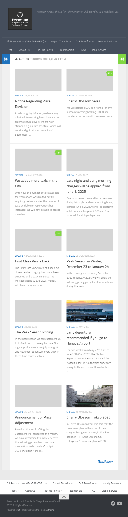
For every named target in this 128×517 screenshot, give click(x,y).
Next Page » (105, 461)
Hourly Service (106, 41)
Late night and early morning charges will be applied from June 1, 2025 (88, 186)
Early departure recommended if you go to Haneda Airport (86, 338)
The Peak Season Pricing (34, 332)
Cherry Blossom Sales (83, 101)
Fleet (9, 49)
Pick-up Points (45, 49)
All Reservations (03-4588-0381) (25, 41)
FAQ (83, 49)
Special (19, 95)
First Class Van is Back (32, 261)
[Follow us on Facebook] (113, 503)
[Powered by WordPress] (19, 510)
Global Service (98, 49)
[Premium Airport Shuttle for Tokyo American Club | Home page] (20, 19)
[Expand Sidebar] (6, 59)
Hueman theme (47, 510)
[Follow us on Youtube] (119, 503)
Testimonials (67, 49)
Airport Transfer (59, 41)
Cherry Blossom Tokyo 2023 (88, 417)
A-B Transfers (83, 41)
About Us (24, 49)
